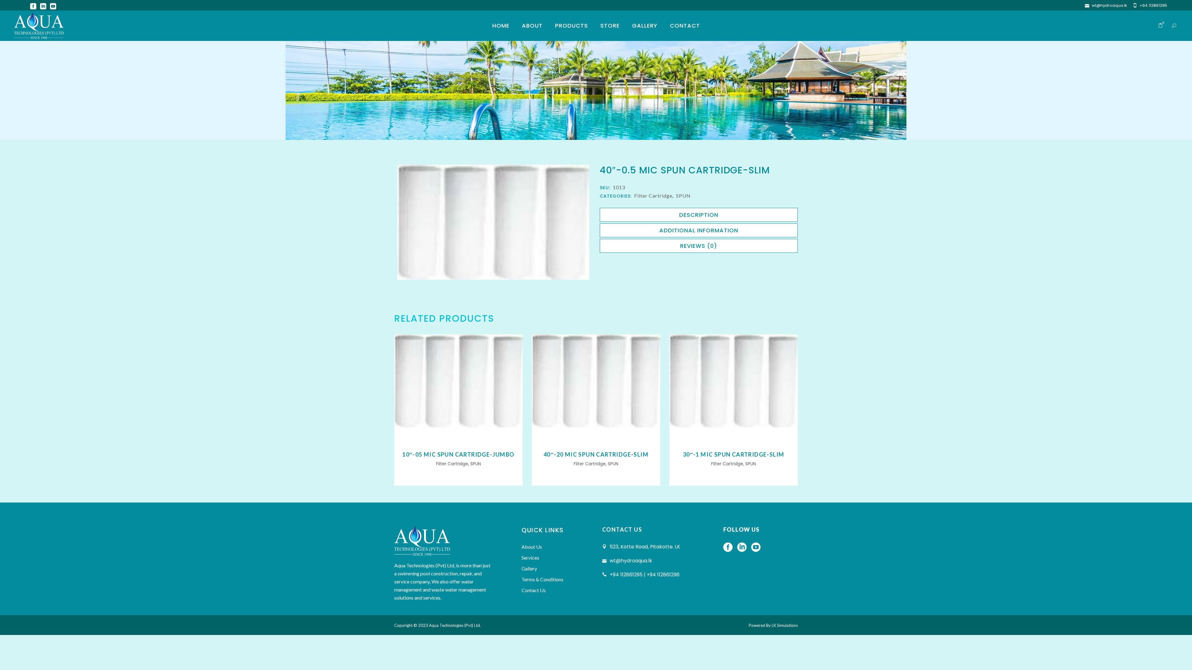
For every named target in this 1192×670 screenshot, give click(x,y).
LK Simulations (785, 625)
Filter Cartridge (653, 196)
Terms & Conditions (542, 579)
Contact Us (534, 590)
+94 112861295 (1153, 5)
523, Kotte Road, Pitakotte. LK (645, 546)
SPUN (683, 196)
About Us (532, 547)
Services (530, 558)
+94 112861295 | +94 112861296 (645, 574)
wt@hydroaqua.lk (1109, 5)
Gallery (529, 568)
